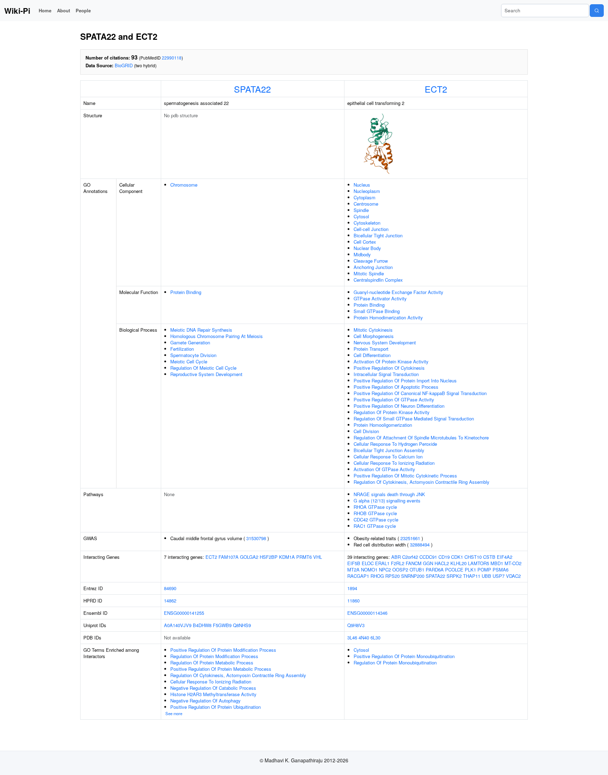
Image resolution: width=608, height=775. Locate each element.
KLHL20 (458, 563)
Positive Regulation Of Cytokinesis (389, 367)
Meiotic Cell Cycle (188, 361)
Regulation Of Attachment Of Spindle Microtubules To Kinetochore (421, 437)
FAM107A (228, 557)
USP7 (499, 576)
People (83, 10)
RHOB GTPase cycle (375, 513)
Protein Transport (371, 348)
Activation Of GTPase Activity (384, 469)
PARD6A (435, 569)
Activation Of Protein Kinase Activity (391, 361)
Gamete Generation (190, 342)
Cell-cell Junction (371, 229)
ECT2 (436, 88)
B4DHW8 (202, 625)
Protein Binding (185, 292)
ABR (396, 557)
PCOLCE (454, 569)
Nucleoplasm (367, 191)
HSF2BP (269, 557)
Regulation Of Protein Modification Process (214, 656)
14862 (170, 600)
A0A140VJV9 (177, 625)
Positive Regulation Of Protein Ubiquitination (215, 707)
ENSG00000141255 (184, 613)
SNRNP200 (412, 576)
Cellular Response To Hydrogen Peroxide (395, 443)
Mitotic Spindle (369, 273)
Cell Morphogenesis (374, 336)
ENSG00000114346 (367, 613)
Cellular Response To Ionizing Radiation (394, 463)
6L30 (375, 637)
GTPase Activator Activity (380, 298)
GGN (428, 563)
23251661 (410, 538)
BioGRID (124, 65)
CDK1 (457, 557)
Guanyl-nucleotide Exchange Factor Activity (398, 292)
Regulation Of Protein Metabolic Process (211, 662)
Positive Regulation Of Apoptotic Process (396, 386)
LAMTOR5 (478, 563)
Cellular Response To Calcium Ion (388, 456)
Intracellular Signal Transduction (386, 374)
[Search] (597, 10)
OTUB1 (417, 569)
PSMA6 (500, 569)
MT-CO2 (513, 563)
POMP (484, 569)
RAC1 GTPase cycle (375, 526)
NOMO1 (369, 569)
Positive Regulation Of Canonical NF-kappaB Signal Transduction (420, 393)
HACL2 (442, 563)
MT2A (353, 569)
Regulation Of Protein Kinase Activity (392, 412)
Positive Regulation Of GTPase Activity (394, 399)
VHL (317, 557)
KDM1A (287, 557)
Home (45, 10)
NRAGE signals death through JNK (389, 494)
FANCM (414, 563)
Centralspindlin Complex (378, 279)
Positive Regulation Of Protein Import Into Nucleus (405, 380)
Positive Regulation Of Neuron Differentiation (399, 405)
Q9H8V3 (356, 625)
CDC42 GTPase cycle (376, 519)
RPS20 (392, 576)
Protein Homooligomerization (383, 424)
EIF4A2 (504, 557)
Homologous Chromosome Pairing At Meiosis (216, 336)
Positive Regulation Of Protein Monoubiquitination (404, 656)
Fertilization (182, 348)
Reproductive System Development (206, 374)
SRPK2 (454, 576)
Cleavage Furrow (371, 260)
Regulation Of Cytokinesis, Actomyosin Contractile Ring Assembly (421, 482)
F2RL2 (397, 563)
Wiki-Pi (17, 10)
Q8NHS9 (242, 625)
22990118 (172, 58)
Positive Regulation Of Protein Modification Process (223, 649)
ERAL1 (382, 563)
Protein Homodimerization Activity (388, 317)
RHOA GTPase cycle (375, 507)
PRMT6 (304, 557)
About (63, 10)
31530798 (256, 538)
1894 (352, 588)
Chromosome (183, 184)
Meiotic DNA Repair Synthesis (201, 329)
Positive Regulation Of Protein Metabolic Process (220, 668)
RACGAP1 (358, 576)
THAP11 (471, 576)
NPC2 (385, 569)
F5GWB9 (222, 625)
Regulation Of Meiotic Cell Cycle (203, 367)
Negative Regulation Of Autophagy (205, 700)
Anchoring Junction (373, 267)
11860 (353, 600)
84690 (170, 588)
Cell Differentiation (372, 355)
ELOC (368, 563)
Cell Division (366, 431)
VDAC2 (513, 576)
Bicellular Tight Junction (378, 235)
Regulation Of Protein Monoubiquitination (395, 662)
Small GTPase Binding (377, 311)
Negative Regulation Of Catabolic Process (213, 688)
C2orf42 (410, 557)
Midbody (362, 254)
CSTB (489, 557)
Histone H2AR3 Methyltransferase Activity (213, 694)
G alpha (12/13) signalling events (387, 500)
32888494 (420, 544)
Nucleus (362, 184)
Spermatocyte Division (193, 355)
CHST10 (473, 557)
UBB (486, 576)
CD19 (444, 557)
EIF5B (353, 563)
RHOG (377, 576)
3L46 (352, 637)
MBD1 (496, 563)
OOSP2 (400, 569)
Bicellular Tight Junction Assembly (389, 450)
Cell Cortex (365, 241)
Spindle (361, 210)
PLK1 (470, 569)
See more (173, 713)
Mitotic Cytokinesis (373, 329)
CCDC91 (428, 557)
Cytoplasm (364, 197)
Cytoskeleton (367, 222)
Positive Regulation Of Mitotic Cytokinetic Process (405, 475)
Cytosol (361, 216)
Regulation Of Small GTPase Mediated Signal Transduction (414, 418)
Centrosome (366, 203)
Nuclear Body (367, 248)
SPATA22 (252, 88)
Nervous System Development (385, 342)
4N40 (364, 637)
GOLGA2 (249, 557)
